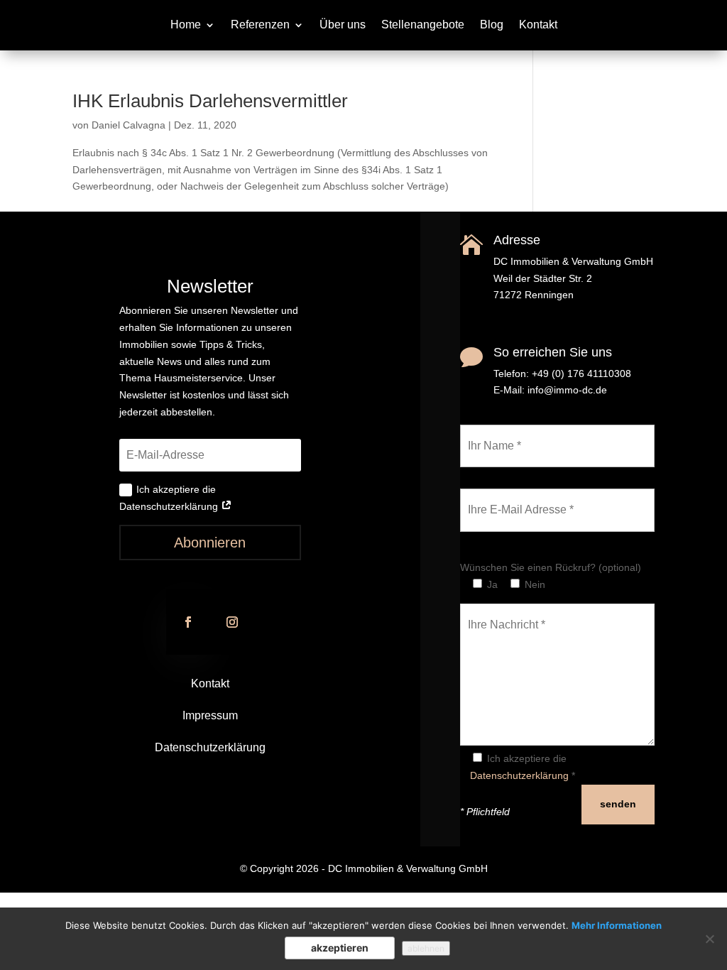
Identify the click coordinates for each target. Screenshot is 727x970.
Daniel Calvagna (128, 125)
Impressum (210, 715)
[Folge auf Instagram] (232, 622)
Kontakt (538, 25)
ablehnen (426, 948)
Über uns (342, 25)
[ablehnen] (709, 939)
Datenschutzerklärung (210, 747)
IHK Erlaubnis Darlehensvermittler (210, 100)
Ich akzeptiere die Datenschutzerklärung (170, 498)
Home (185, 25)
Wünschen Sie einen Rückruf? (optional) (550, 567)
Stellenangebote (422, 25)
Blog (491, 25)
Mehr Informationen (617, 925)
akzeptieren (339, 948)
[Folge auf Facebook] (188, 622)
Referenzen (260, 25)
